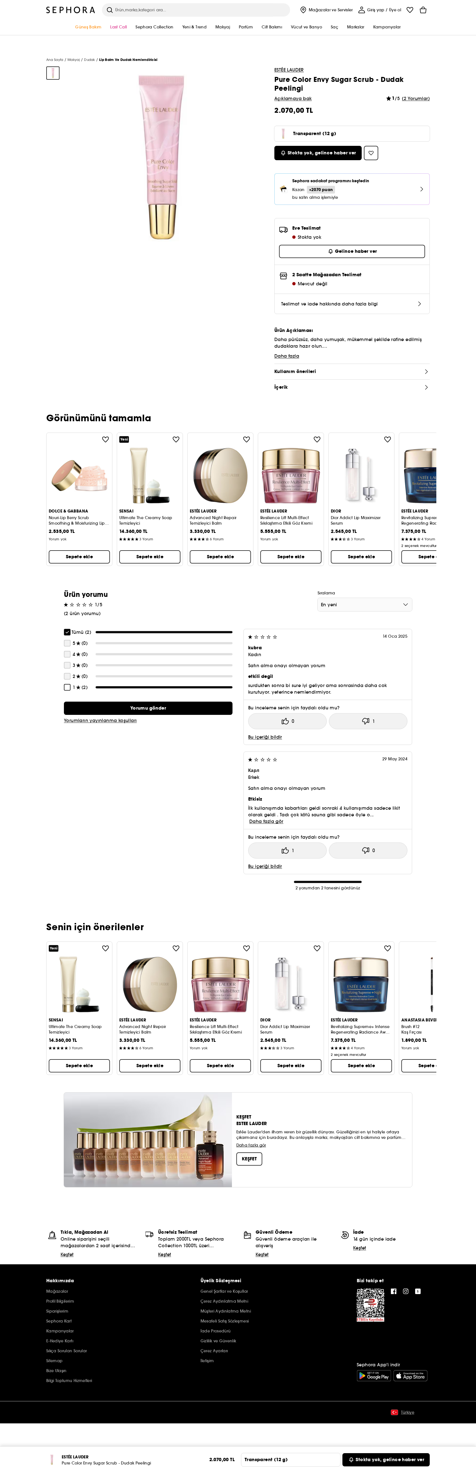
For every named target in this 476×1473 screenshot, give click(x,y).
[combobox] (365, 604)
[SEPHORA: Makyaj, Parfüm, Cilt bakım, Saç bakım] (70, 10)
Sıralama (326, 593)
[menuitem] (326, 10)
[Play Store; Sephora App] (374, 1375)
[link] (148, 708)
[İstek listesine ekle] (105, 439)
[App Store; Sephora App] (410, 1375)
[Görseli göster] (53, 73)
